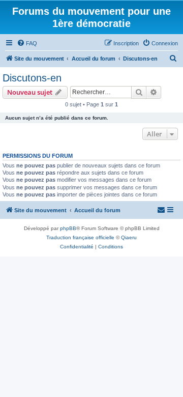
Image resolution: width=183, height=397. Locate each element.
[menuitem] (27, 43)
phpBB (68, 228)
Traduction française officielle (80, 237)
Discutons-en (32, 77)
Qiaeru (129, 237)
